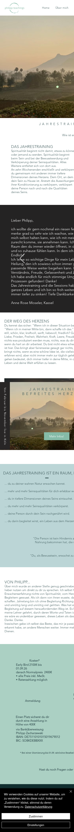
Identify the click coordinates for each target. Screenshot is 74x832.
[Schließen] (68, 794)
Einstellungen (35, 825)
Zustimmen (36, 816)
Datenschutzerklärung (38, 807)
